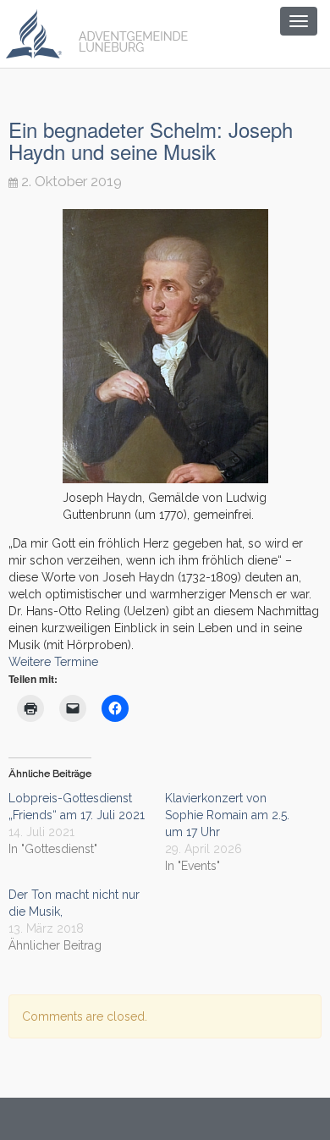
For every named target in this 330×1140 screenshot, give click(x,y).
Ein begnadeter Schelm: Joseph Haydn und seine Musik (150, 140)
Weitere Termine (53, 662)
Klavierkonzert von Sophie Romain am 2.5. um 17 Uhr (227, 815)
